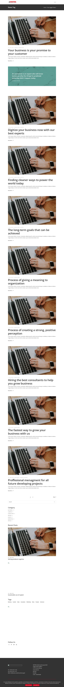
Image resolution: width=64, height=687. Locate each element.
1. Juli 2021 (10, 127)
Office (21, 227)
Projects (37, 601)
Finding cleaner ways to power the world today (30, 181)
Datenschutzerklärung (54, 683)
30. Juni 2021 (11, 477)
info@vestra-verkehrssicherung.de (17, 673)
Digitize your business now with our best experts (31, 131)
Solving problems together (16, 559)
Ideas (18, 601)
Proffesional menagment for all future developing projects (28, 481)
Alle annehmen (29, 685)
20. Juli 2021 (11, 47)
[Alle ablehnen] (62, 683)
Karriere (34, 671)
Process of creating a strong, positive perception (32, 331)
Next (54, 497)
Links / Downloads (37, 674)
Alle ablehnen (36, 685)
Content (14, 601)
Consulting (17, 127)
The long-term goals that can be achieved (28, 231)
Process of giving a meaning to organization (28, 281)
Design (26, 477)
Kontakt (34, 673)
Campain (22, 477)
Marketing (21, 47)
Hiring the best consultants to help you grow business (30, 381)
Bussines (17, 477)
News (33, 601)
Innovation (23, 601)
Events (16, 47)
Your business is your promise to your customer (29, 52)
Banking (10, 601)
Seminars (42, 601)
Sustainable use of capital (16, 595)
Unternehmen (36, 669)
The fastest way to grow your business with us (27, 431)
